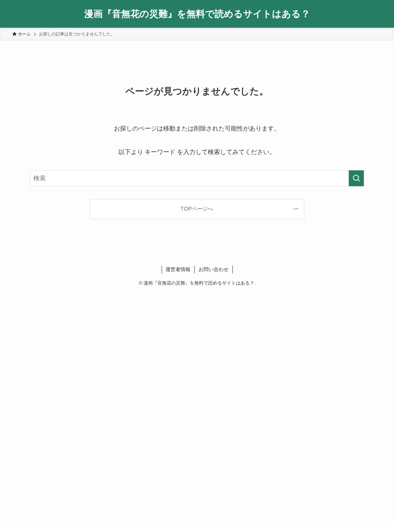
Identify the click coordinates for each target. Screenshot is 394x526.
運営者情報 (177, 269)
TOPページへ (196, 209)
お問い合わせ (214, 269)
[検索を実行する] (356, 178)
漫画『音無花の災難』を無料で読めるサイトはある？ (197, 13)
